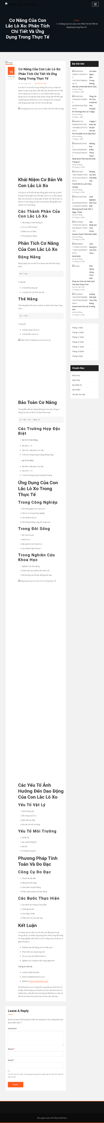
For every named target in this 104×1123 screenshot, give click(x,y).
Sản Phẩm (76, 389)
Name (11, 1049)
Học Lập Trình (24, 83)
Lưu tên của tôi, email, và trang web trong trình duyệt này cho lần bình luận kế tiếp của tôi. (35, 1075)
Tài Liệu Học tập (40, 83)
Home (76, 20)
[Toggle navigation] (95, 4)
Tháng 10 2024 (78, 351)
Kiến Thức (76, 380)
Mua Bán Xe (77, 385)
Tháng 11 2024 (78, 346)
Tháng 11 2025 (78, 337)
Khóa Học (76, 375)
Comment (12, 1028)
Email (11, 1060)
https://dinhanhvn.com (38, 981)
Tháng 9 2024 (77, 356)
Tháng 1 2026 (77, 327)
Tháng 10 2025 (78, 342)
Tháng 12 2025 (78, 332)
